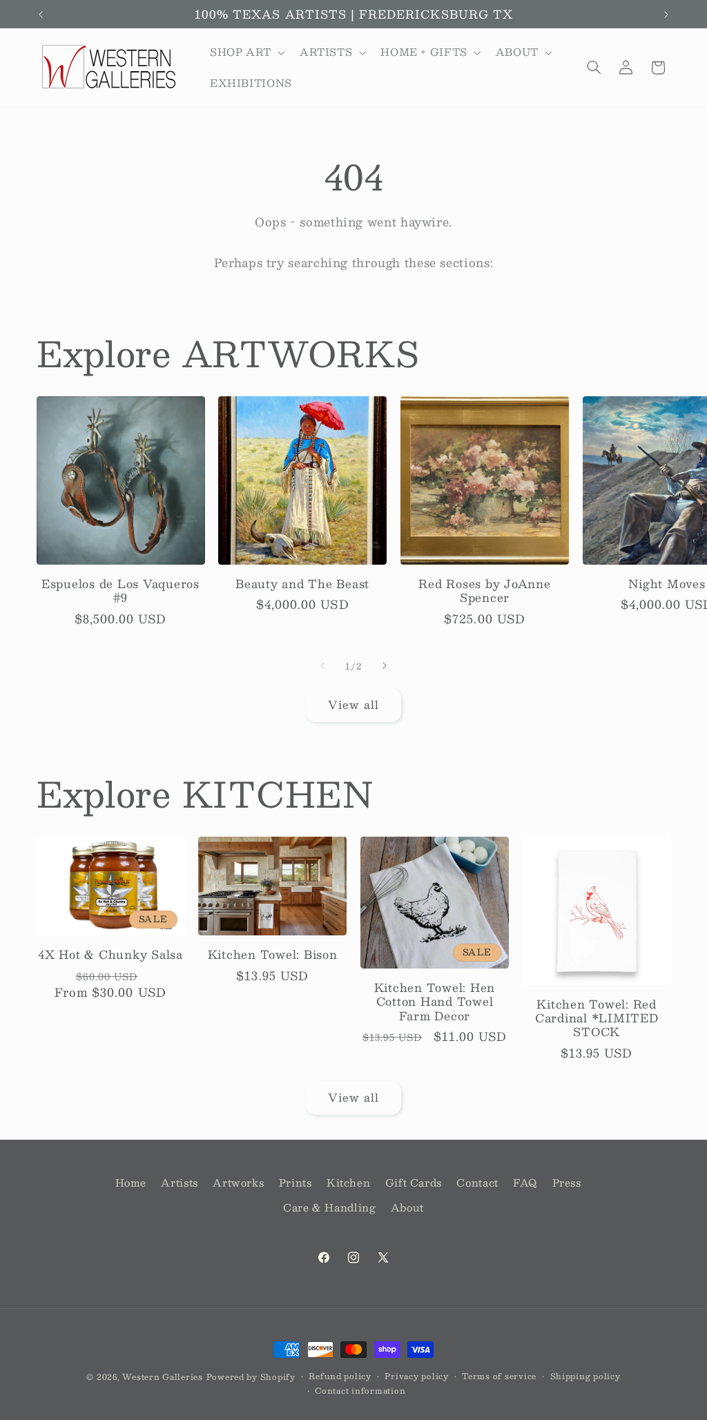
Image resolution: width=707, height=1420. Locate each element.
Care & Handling (329, 1207)
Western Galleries (162, 1376)
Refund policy (340, 1376)
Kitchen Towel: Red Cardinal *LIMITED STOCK (597, 1019)
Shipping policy (585, 1376)
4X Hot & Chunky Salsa (110, 955)
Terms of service (499, 1376)
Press (566, 1182)
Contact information (360, 1390)
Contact (477, 1182)
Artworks (238, 1182)
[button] (246, 52)
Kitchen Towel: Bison (273, 955)
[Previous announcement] (41, 14)
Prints (295, 1182)
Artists (179, 1182)
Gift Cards (413, 1182)
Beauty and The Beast (302, 584)
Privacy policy (416, 1376)
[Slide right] (384, 665)
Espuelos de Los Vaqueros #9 (120, 591)
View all (353, 704)
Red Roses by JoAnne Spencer (484, 591)
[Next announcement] (666, 14)
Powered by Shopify (251, 1376)
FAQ (525, 1182)
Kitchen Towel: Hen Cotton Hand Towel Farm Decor (435, 1002)
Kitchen (348, 1182)
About (407, 1207)
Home (131, 1182)
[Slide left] (322, 665)
